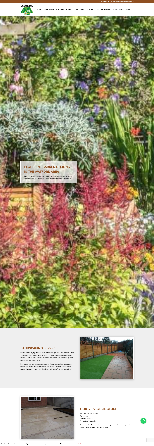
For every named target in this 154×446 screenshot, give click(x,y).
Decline (80, 444)
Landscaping (79, 10)
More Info (67, 444)
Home (39, 10)
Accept (73, 444)
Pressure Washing (103, 10)
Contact (130, 10)
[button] (143, 421)
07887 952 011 (105, 1)
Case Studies (118, 10)
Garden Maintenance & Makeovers (57, 10)
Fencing (90, 10)
